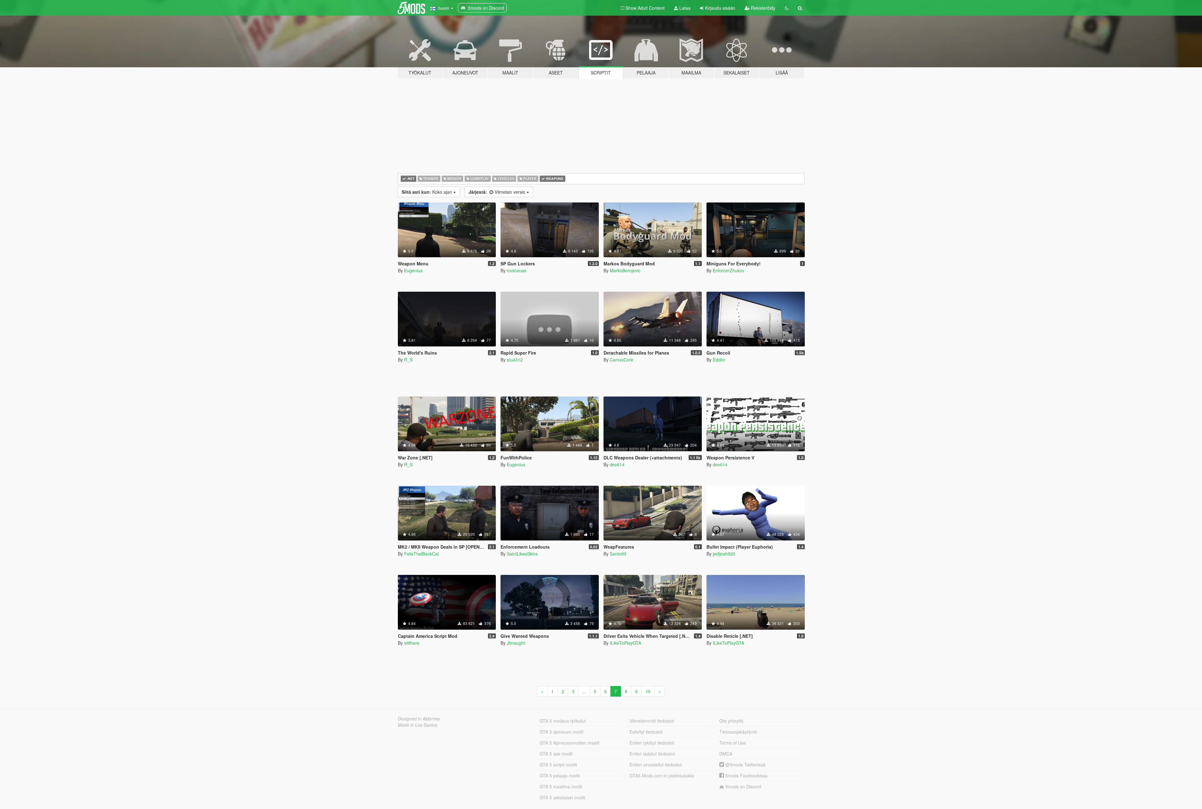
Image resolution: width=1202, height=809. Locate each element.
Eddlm (719, 359)
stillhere (411, 643)
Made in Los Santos (417, 725)
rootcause (517, 270)
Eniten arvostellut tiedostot (655, 764)
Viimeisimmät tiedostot (651, 721)
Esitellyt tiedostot (646, 732)
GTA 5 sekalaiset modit (562, 797)
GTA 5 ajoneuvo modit (561, 732)
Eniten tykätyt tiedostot (651, 743)
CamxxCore (621, 359)
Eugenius (413, 270)
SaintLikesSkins (522, 553)
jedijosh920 (724, 553)
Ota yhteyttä (731, 721)
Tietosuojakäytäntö (738, 732)
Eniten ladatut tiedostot (652, 753)
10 (647, 691)
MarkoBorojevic (625, 270)
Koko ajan (427, 192)
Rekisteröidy (762, 8)
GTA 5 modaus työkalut (563, 721)
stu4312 (515, 359)
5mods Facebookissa (746, 775)
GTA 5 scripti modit (558, 764)
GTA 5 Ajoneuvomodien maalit (569, 743)
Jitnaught (516, 643)
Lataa (684, 8)
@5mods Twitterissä (744, 764)
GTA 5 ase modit (556, 753)
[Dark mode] (786, 8)
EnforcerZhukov (728, 270)
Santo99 (618, 553)
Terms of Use (732, 743)
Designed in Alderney (419, 718)
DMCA (725, 753)
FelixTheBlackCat (421, 553)
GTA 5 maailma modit (561, 786)
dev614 (617, 464)
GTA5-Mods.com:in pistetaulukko (662, 775)
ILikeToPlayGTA (625, 643)
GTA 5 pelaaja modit (560, 775)
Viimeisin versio (498, 192)
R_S (408, 359)
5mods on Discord (742, 786)
